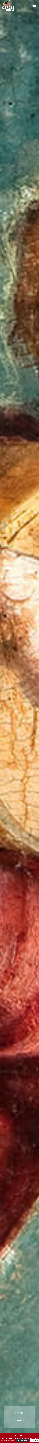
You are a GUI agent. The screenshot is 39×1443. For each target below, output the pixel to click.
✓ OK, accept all (22, 1440)
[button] (19, 1435)
